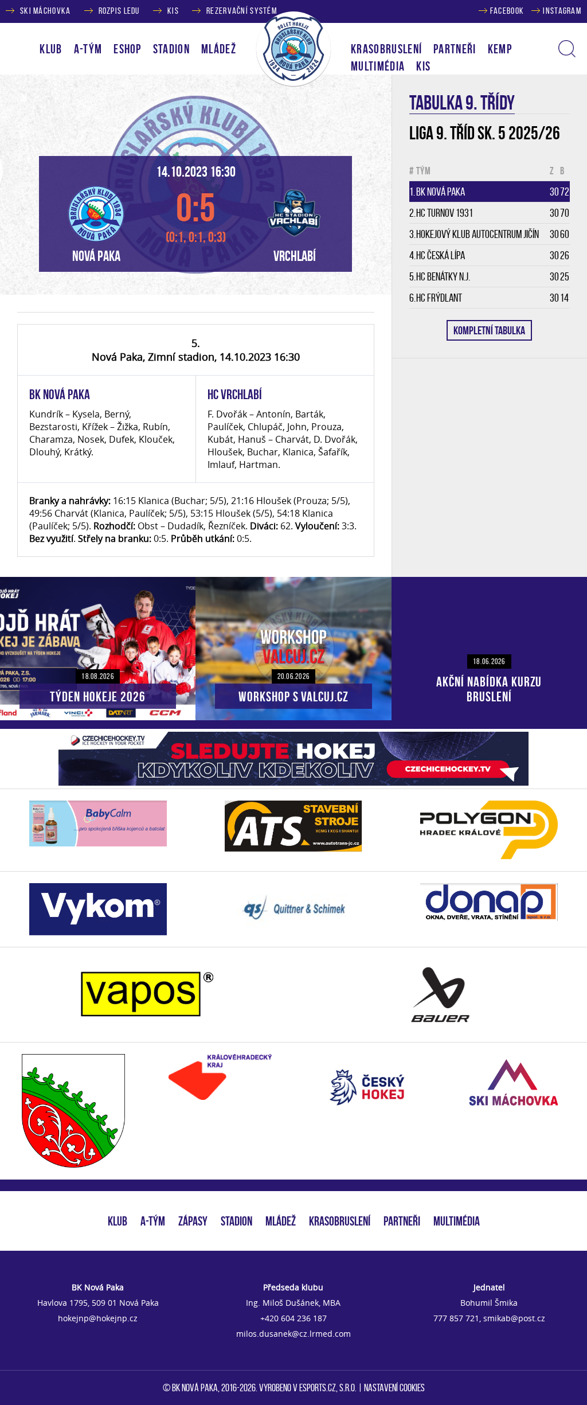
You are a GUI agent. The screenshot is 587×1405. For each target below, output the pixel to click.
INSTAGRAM (562, 10)
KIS (173, 10)
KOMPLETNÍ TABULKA (489, 330)
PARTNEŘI (454, 49)
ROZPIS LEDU (119, 10)
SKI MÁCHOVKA (45, 10)
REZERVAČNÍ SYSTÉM (241, 10)
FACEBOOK (507, 10)
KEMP (500, 49)
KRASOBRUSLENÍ (386, 49)
